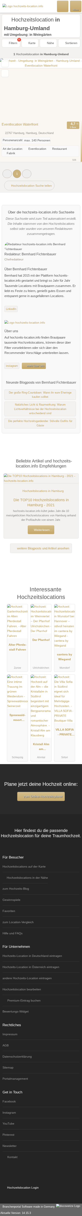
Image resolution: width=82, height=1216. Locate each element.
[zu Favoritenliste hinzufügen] (5, 63)
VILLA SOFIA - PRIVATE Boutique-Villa (65, 733)
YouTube (8, 1123)
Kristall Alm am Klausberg (41, 747)
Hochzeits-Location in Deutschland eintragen (32, 956)
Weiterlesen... (42, 530)
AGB (6, 1045)
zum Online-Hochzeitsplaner (43, 796)
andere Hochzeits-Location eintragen (27, 978)
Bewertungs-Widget (16, 1011)
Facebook (9, 1101)
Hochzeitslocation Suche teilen (31, 185)
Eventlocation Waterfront (20, 124)
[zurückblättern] (10, 89)
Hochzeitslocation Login (22, 1187)
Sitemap (8, 1067)
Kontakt (12, 1157)
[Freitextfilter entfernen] (62, 6)
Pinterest (8, 1134)
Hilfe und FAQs (12, 933)
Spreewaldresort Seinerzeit (17, 718)
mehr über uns (35, 365)
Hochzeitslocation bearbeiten (22, 989)
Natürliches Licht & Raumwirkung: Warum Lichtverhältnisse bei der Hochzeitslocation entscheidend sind (40, 409)
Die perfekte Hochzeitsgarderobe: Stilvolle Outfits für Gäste (40, 423)
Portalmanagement (15, 1078)
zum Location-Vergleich (18, 922)
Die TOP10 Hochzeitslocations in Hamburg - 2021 (41, 502)
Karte (32, 43)
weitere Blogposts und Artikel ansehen (42, 548)
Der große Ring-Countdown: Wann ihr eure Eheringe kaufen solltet (40, 395)
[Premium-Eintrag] (73, 594)
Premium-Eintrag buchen (24, 1000)
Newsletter (10, 1146)
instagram (12, 365)
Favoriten (9, 911)
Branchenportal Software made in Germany (28, 1206)
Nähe (50, 43)
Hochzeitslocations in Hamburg (43, 491)
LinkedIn (11, 309)
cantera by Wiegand (64, 657)
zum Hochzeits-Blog (16, 888)
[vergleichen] (5, 73)
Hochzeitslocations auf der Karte (24, 866)
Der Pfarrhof (41, 639)
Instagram (9, 1112)
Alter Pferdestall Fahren (17, 647)
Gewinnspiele (11, 899)
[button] (7, 174)
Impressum (10, 1034)
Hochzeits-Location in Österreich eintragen (31, 967)
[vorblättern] (71, 89)
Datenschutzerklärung (17, 1056)
